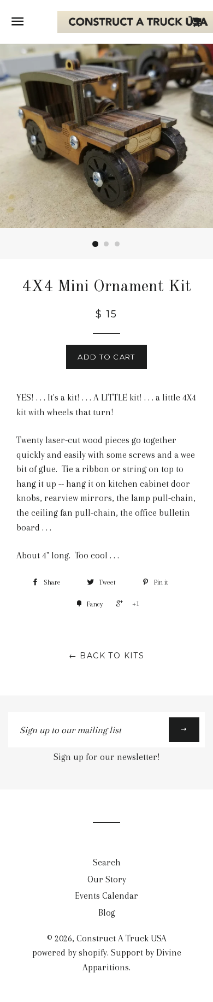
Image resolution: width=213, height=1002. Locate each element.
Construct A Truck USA (121, 938)
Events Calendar (106, 896)
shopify (93, 952)
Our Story (106, 879)
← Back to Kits (107, 656)
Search (107, 862)
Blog (106, 912)
